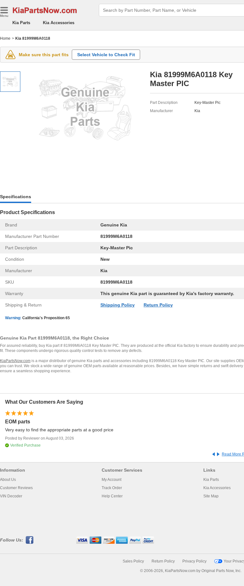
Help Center (112, 496)
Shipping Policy (117, 304)
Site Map (211, 496)
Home (5, 38)
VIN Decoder (11, 496)
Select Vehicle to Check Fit (106, 54)
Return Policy (158, 304)
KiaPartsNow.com (15, 361)
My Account (111, 479)
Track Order (112, 488)
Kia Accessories (58, 22)
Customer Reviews (16, 488)
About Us (8, 479)
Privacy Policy (194, 561)
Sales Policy (133, 561)
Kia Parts (21, 22)
